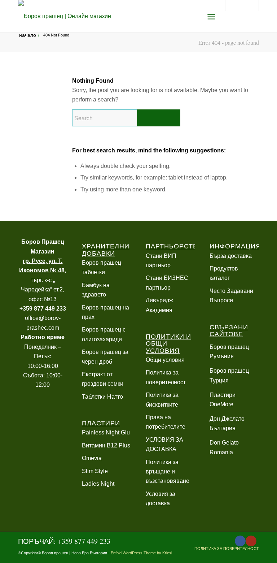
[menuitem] (193, 16)
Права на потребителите (165, 422)
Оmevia (92, 458)
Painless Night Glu (106, 432)
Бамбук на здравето (96, 290)
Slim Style (95, 471)
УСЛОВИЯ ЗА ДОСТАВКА (164, 444)
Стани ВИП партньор (161, 260)
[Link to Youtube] (251, 541)
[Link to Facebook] (240, 541)
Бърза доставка (231, 256)
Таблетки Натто (102, 397)
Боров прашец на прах (105, 312)
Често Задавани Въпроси (231, 295)
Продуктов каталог (224, 273)
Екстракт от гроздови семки (102, 379)
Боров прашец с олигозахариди (104, 334)
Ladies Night (98, 484)
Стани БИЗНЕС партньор (167, 282)
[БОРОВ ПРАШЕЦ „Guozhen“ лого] (64, 16)
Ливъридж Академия (159, 305)
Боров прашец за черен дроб (105, 356)
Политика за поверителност (166, 377)
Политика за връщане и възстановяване (167, 471)
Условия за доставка (160, 498)
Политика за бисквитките (162, 399)
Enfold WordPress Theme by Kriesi (141, 553)
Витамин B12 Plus (106, 445)
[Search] (193, 16)
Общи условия (165, 360)
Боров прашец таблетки (101, 267)
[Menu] (211, 16)
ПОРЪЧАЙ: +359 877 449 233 (64, 541)
